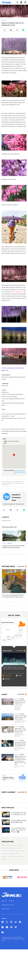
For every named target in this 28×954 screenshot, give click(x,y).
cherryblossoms (18, 706)
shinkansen (16, 856)
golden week (12, 483)
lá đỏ (9, 848)
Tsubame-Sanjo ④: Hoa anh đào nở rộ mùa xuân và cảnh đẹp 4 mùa (19, 702)
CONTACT (11, 901)
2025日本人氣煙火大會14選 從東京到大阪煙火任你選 (18, 821)
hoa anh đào (5, 850)
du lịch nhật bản (18, 708)
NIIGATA (20, 705)
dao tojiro (16, 748)
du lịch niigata (17, 709)
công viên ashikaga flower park (17, 481)
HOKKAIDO (7, 675)
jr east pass (5, 853)
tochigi (22, 483)
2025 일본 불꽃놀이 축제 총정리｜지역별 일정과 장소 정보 (18, 813)
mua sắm (16, 850)
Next (20, 601)
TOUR (16, 705)
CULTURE (4, 481)
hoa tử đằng (18, 483)
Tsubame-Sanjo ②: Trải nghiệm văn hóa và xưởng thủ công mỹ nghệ (20, 730)
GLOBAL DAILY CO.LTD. (8, 904)
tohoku (19, 848)
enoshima (5, 856)
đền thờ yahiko (21, 722)
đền (11, 850)
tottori (16, 767)
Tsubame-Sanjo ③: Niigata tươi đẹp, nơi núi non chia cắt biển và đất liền (20, 717)
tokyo (4, 845)
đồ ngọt (14, 848)
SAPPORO (7, 679)
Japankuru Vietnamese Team (16, 497)
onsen (14, 845)
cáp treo (24, 720)
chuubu (16, 722)
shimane (22, 766)
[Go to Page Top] (24, 950)
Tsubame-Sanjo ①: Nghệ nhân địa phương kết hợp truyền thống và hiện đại (20, 744)
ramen (10, 856)
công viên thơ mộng (5, 483)
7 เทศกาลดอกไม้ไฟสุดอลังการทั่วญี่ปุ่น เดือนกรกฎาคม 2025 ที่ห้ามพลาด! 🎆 (18, 830)
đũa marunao (17, 749)
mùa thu (9, 845)
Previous (8, 601)
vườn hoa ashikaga (5, 484)
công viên (22, 850)
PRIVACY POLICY (6, 908)
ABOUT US (4, 901)
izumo (19, 766)
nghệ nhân (17, 734)
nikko (4, 859)
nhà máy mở (22, 734)
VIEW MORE (21, 566)
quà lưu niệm (17, 736)
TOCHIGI (9, 481)
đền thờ (22, 856)
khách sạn (20, 845)
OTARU (20, 675)
